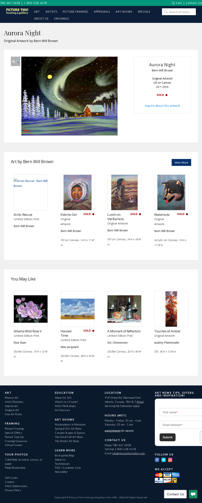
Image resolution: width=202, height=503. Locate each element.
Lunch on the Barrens (115, 216)
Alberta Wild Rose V (27, 331)
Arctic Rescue (23, 214)
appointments (113, 430)
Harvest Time (66, 333)
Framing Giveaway (16, 441)
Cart (178, 3)
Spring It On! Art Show (68, 428)
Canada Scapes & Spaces (70, 432)
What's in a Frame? (66, 401)
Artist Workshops (65, 406)
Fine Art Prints (13, 414)
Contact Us (194, 3)
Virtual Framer (13, 445)
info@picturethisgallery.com (128, 453)
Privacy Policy (13, 490)
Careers (10, 481)
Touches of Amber (167, 331)
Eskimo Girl (69, 214)
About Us (60, 459)
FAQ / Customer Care (68, 467)
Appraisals (11, 406)
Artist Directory (14, 401)
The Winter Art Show (67, 441)
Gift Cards (11, 477)
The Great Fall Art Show (69, 436)
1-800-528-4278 (35, 3)
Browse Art (11, 397)
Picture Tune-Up (14, 436)
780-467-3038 (10, 3)
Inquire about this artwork (162, 106)
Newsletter (61, 471)
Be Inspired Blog (64, 455)
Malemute (161, 214)
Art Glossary (62, 410)
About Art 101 (63, 397)
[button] (15, 61)
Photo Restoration (15, 467)
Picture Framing (14, 428)
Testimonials (62, 463)
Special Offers (13, 432)
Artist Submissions (16, 486)
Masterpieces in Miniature (70, 424)
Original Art (12, 410)
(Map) (140, 401)
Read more (30, 202)
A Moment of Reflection (123, 331)
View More (181, 162)
